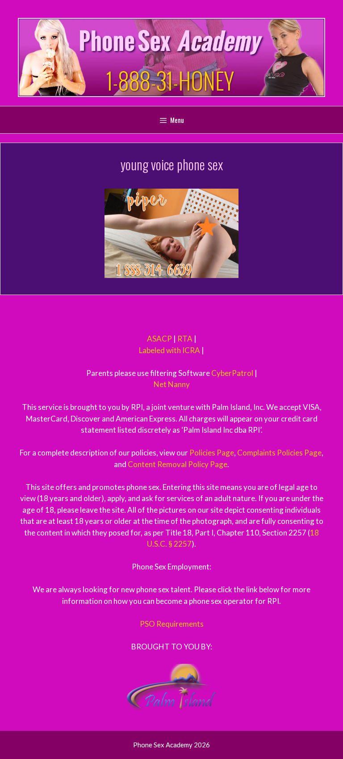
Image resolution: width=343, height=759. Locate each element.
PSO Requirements (172, 623)
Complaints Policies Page (279, 452)
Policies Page (211, 452)
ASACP (159, 338)
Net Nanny (172, 384)
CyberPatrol (232, 373)
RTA (184, 338)
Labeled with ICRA (169, 350)
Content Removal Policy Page (177, 464)
